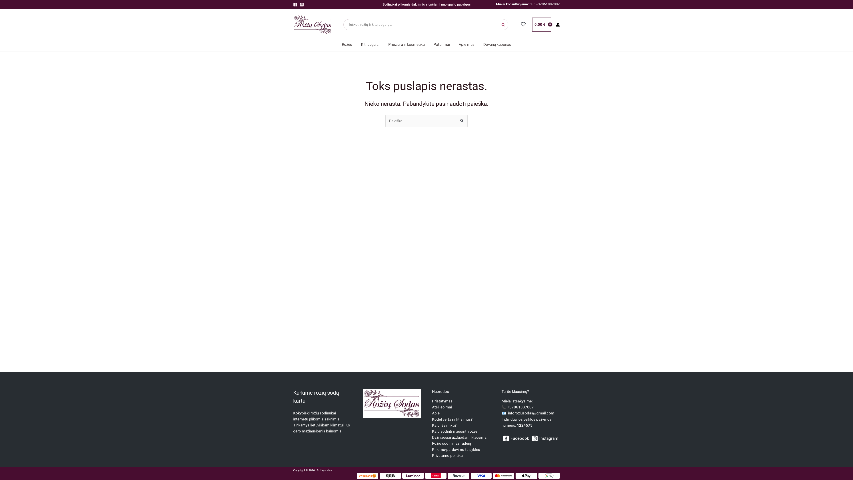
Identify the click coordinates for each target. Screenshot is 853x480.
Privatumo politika (447, 455)
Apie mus (466, 44)
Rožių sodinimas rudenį (451, 443)
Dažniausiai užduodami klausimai (459, 437)
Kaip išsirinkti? (444, 425)
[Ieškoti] (503, 24)
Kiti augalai (370, 44)
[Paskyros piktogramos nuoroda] (558, 25)
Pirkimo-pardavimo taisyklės (456, 449)
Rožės (347, 44)
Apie (436, 413)
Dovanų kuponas (497, 44)
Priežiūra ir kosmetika (406, 44)
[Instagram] (302, 5)
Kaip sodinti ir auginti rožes (455, 431)
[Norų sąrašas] (523, 24)
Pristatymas (442, 401)
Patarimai (442, 44)
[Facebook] (295, 5)
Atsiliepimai (442, 407)
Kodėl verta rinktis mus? (452, 419)
